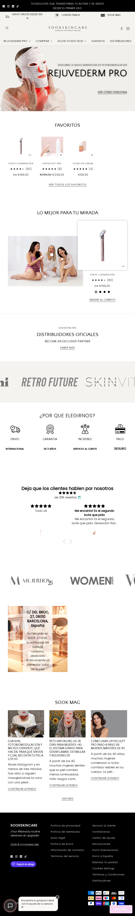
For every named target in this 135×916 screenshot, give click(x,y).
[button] (65, 541)
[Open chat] (10, 905)
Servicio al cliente (104, 825)
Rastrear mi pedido (105, 862)
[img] (67, 493)
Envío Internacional (105, 850)
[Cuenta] (121, 28)
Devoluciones (101, 844)
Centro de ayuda (103, 838)
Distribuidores (101, 880)
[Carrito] (128, 28)
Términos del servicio (65, 856)
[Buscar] (7, 28)
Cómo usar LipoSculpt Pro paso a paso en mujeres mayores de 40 (108, 745)
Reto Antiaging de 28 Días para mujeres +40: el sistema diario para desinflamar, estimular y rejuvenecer (67, 748)
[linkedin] (13, 6)
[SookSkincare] (67, 29)
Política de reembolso (65, 831)
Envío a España (102, 856)
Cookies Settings (103, 868)
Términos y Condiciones (108, 874)
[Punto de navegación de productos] (96, 291)
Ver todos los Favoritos (67, 185)
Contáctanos (101, 831)
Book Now (121, 909)
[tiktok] (17, 6)
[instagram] (8, 6)
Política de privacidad (65, 825)
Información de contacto (67, 850)
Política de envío (62, 844)
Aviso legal (58, 838)
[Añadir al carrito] (29, 155)
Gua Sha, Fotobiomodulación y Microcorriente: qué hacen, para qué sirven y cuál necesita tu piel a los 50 (25, 750)
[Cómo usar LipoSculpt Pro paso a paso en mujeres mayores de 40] (109, 723)
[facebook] (3, 6)
